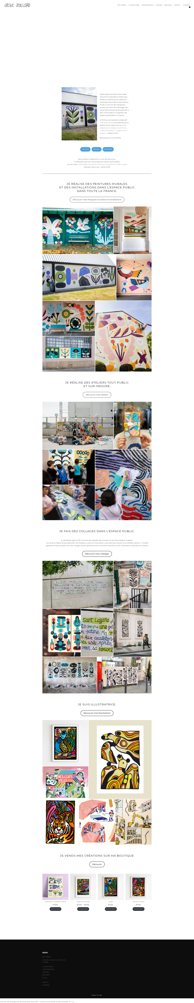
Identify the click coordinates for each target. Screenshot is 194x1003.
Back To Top (97, 995)
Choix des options (83, 909)
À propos (186, 5)
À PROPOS (85, 149)
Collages (45, 962)
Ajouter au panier (55, 909)
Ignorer (71, 1002)
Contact (177, 5)
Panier (44, 978)
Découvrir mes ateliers (97, 394)
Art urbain (122, 5)
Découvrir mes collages (97, 553)
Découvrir (97, 864)
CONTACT (96, 149)
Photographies (147, 5)
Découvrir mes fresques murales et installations (97, 199)
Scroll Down (97, 67)
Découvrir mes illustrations (97, 713)
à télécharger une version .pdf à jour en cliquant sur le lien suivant (102, 164)
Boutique (168, 5)
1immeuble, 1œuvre (107, 123)
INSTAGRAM (108, 149)
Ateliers (159, 5)
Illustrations (134, 5)
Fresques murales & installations (53, 960)
